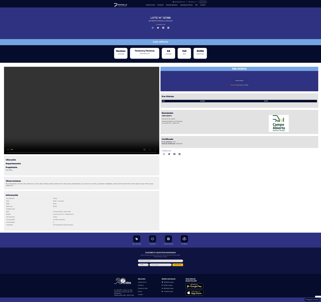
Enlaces (140, 291)
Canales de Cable (142, 288)
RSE (196, 5)
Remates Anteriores (171, 5)
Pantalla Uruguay (168, 285)
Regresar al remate (313, 299)
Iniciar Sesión (239, 80)
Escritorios (161, 5)
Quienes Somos (150, 5)
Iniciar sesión (203, 2)
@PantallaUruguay (169, 282)
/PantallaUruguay (168, 291)
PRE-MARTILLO (191, 2)
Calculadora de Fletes (186, 5)
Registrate (233, 85)
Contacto (203, 5)
